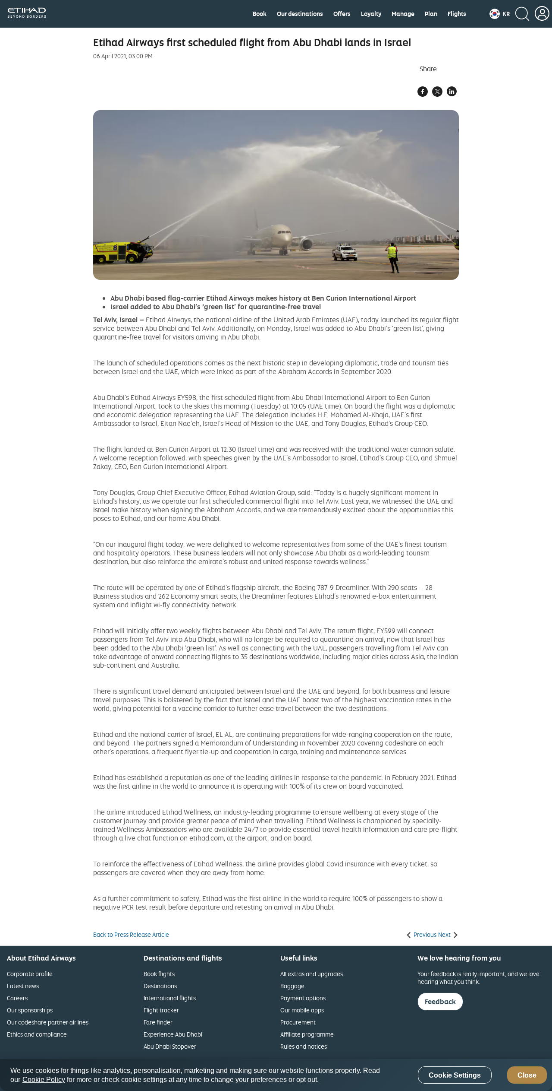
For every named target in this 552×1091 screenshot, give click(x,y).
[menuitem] (260, 14)
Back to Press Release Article (131, 935)
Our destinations (300, 14)
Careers (17, 998)
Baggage (292, 986)
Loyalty (371, 14)
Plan (431, 14)
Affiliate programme (307, 1034)
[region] (276, 1075)
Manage (403, 14)
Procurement (298, 1022)
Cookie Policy (43, 1079)
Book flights (159, 974)
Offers (342, 14)
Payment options (303, 998)
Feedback (440, 1001)
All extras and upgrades (311, 974)
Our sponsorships (30, 1010)
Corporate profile (30, 974)
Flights (457, 14)
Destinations (160, 986)
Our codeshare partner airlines (47, 1022)
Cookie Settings (455, 1075)
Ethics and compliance (37, 1034)
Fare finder (158, 1022)
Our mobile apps (302, 1010)
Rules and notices (303, 1046)
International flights (170, 998)
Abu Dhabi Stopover (170, 1046)
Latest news (23, 986)
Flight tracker (161, 1010)
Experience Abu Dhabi (173, 1034)
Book (260, 14)
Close (527, 1075)
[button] (499, 14)
